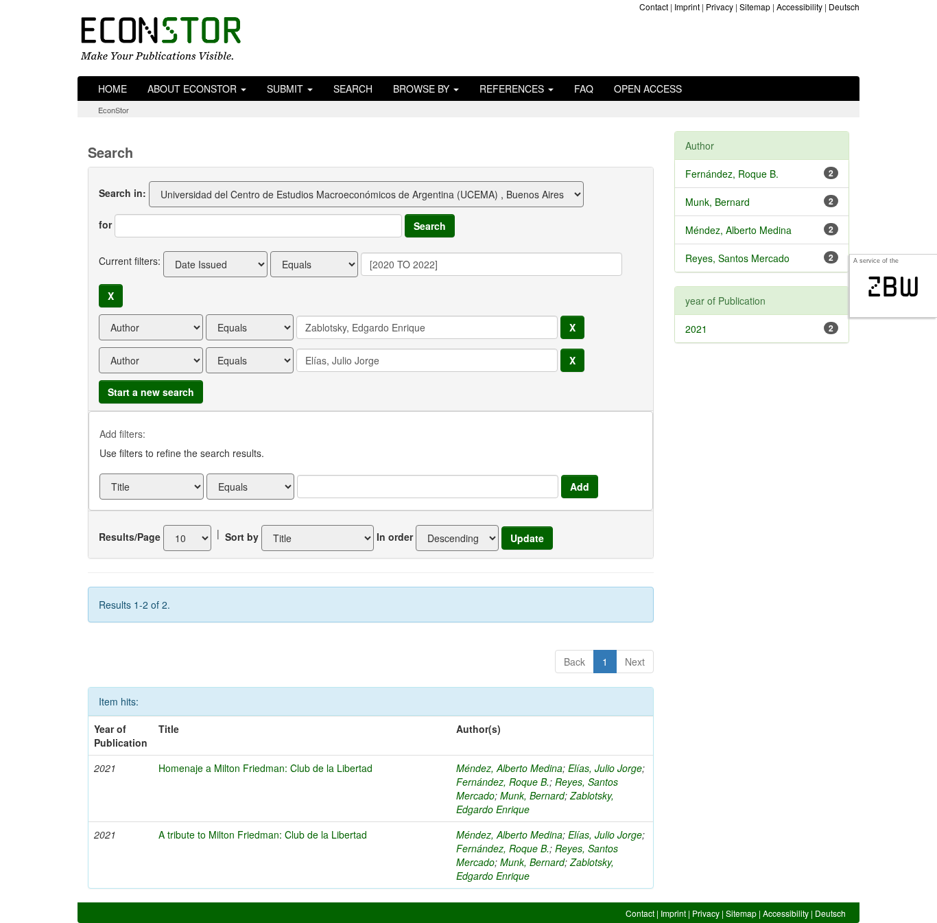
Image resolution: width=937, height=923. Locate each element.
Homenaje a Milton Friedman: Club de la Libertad (265, 768)
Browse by (422, 88)
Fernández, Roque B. (502, 781)
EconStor (113, 109)
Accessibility (799, 6)
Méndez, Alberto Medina (509, 768)
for (105, 224)
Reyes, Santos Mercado (737, 258)
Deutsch (844, 6)
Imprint (687, 6)
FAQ (583, 88)
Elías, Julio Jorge (605, 768)
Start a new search (151, 392)
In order (395, 537)
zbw (893, 287)
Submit (286, 88)
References (513, 88)
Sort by (242, 537)
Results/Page (130, 537)
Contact (653, 6)
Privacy (719, 6)
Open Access (648, 88)
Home (112, 88)
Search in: (122, 193)
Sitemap (754, 6)
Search (352, 88)
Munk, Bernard (532, 795)
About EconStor (193, 88)
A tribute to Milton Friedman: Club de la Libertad (262, 834)
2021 (696, 329)
